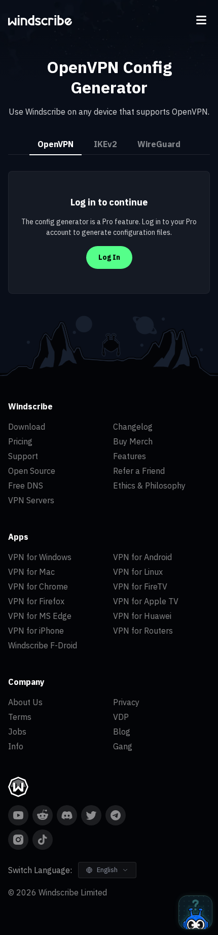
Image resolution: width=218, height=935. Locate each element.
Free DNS (25, 485)
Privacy (126, 702)
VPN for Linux (138, 572)
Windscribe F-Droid (42, 645)
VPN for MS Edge (39, 616)
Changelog (133, 427)
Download (26, 427)
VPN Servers (31, 500)
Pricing (20, 441)
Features (129, 456)
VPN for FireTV (140, 586)
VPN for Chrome (38, 586)
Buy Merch (133, 441)
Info (15, 746)
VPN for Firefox (36, 601)
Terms (19, 717)
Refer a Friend (139, 471)
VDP (121, 717)
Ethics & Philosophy (149, 485)
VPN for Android (142, 557)
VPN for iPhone (36, 631)
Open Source (31, 471)
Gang (122, 746)
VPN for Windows (39, 557)
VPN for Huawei (142, 616)
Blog (121, 731)
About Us (25, 702)
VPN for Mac (31, 572)
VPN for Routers (143, 631)
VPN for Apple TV (145, 601)
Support (23, 456)
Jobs (17, 731)
